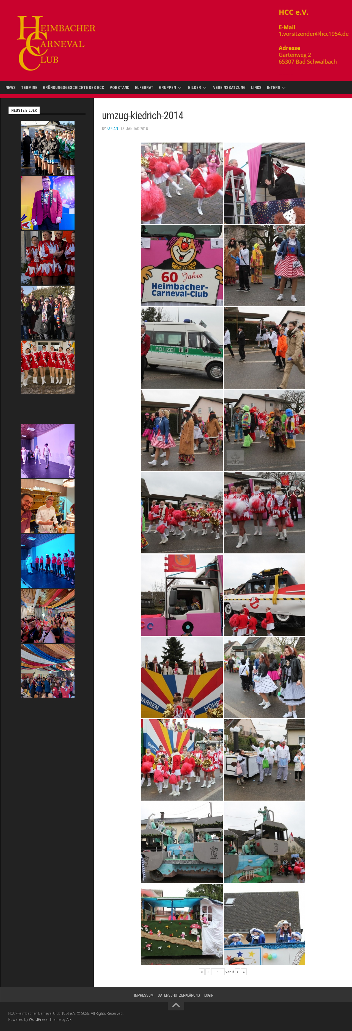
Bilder (194, 87)
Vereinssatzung (229, 87)
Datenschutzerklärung (179, 995)
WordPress (38, 1019)
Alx (68, 1019)
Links (256, 87)
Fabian (112, 129)
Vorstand (120, 87)
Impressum (143, 995)
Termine (29, 87)
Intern (273, 87)
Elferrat (144, 87)
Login (208, 995)
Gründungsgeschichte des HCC (73, 87)
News (11, 87)
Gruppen (167, 87)
